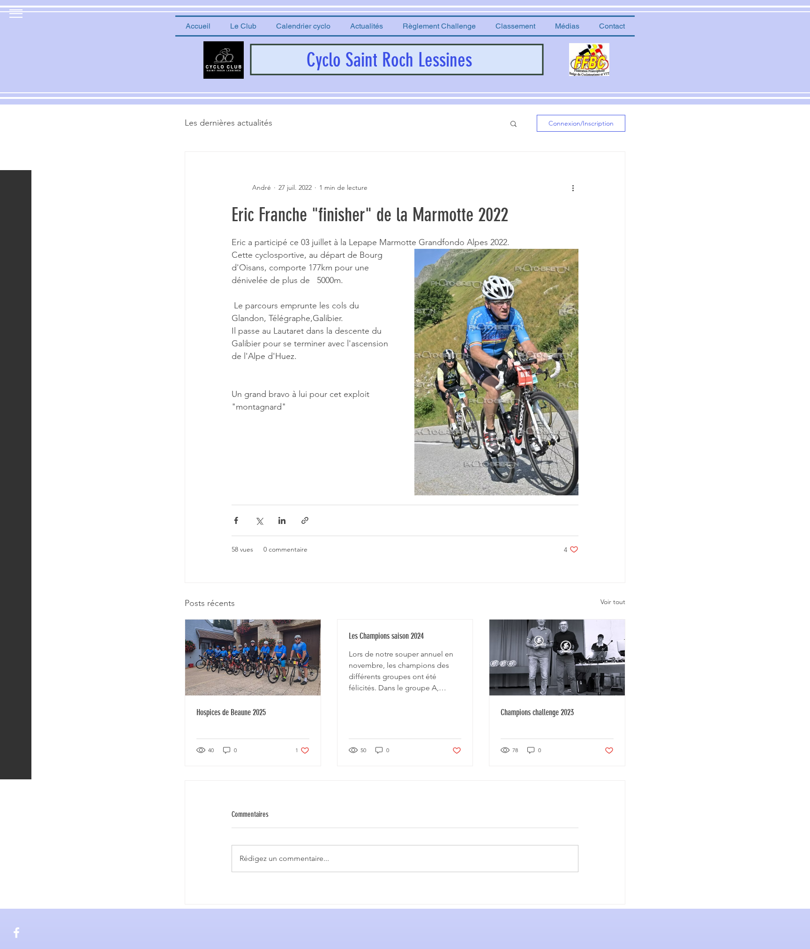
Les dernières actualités (228, 123)
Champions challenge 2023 (537, 712)
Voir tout (612, 602)
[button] (243, 26)
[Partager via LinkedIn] (282, 520)
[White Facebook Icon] (16, 933)
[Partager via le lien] (304, 520)
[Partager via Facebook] (236, 520)
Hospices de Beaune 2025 (231, 712)
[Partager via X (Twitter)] (259, 520)
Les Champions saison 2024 (386, 636)
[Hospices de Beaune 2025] (253, 657)
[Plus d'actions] (572, 187)
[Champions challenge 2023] (557, 657)
